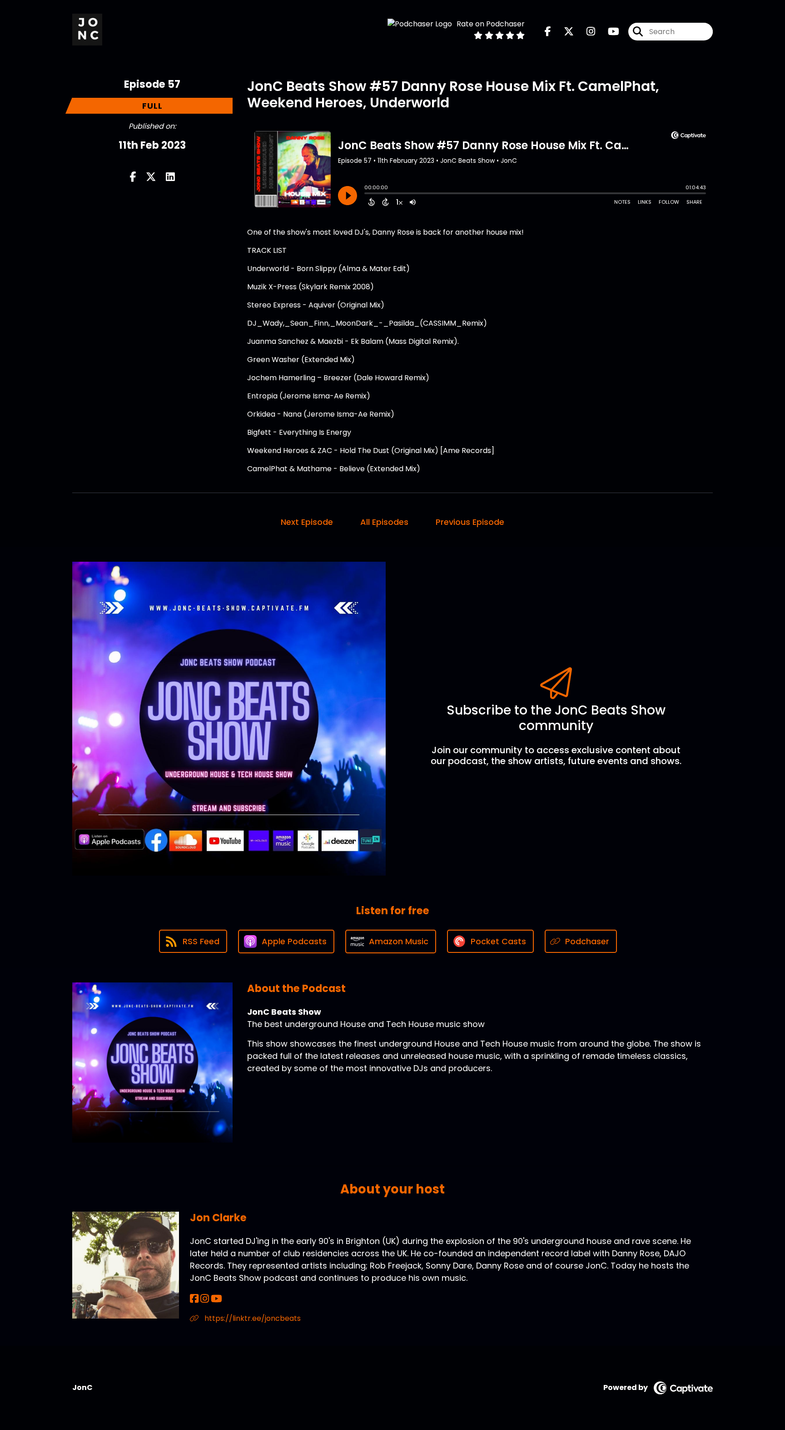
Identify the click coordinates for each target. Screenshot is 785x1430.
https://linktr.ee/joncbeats (252, 1318)
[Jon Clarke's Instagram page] (204, 1299)
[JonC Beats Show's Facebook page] (548, 32)
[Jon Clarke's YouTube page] (216, 1299)
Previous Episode (470, 522)
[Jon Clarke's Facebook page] (194, 1299)
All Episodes (384, 522)
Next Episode (307, 522)
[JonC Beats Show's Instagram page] (585, 32)
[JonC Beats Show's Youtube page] (608, 32)
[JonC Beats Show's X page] (563, 32)
